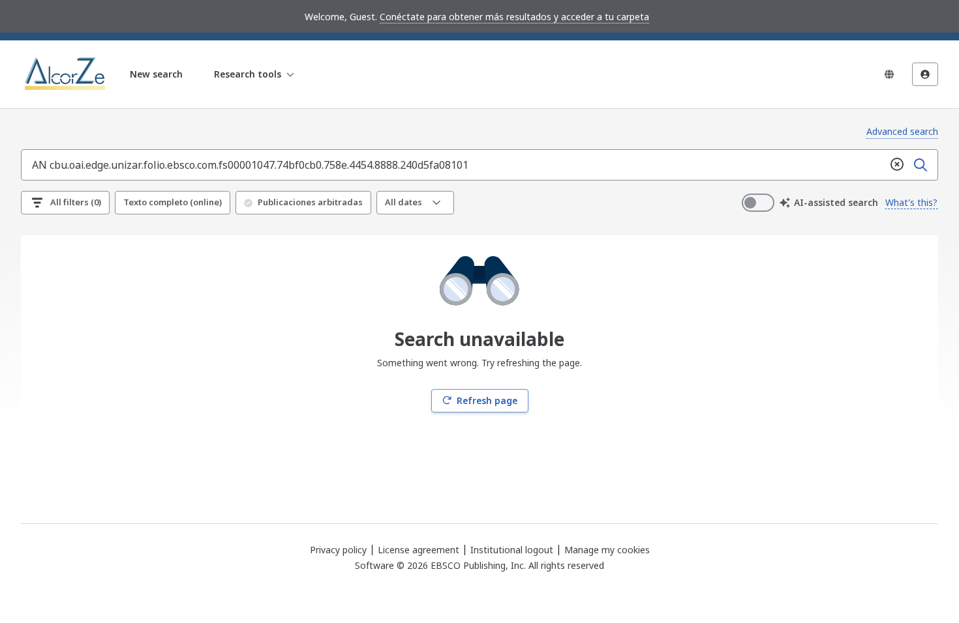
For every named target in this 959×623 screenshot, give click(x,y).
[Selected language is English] (889, 74)
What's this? (911, 202)
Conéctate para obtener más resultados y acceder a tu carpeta (514, 16)
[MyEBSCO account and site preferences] (925, 74)
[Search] (920, 165)
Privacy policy (338, 549)
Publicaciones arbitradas (310, 202)
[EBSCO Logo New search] (66, 74)
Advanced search (902, 131)
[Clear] (897, 165)
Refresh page (487, 400)
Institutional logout (511, 549)
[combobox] (453, 164)
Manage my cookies (607, 550)
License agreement (418, 549)
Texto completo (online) (172, 202)
